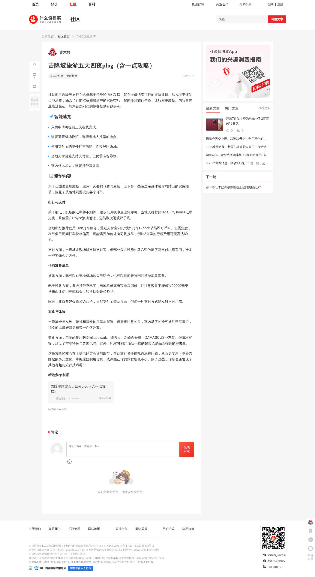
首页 (35, 4)
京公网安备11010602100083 (46, 545)
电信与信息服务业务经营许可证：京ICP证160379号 (95, 545)
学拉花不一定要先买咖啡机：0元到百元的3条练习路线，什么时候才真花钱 (255, 155)
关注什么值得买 (276, 561)
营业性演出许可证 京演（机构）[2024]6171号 (55, 549)
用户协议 (169, 529)
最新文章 (213, 108)
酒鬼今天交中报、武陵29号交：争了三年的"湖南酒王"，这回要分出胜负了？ (257, 138)
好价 (54, 4)
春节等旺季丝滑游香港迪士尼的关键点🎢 (233, 187)
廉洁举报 (141, 529)
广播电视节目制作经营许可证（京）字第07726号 (57, 553)
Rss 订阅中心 (275, 566)
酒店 (85, 218)
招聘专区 (74, 529)
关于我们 (35, 529)
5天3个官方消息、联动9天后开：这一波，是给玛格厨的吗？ (246, 163)
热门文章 (231, 108)
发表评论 (187, 449)
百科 (91, 4)
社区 (73, 4)
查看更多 (264, 108)
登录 (271, 4)
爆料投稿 (246, 4)
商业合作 (222, 4)
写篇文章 (277, 19)
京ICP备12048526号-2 (141, 545)
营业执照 (153, 549)
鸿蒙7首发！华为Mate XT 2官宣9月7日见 (247, 121)
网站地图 (94, 529)
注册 (280, 4)
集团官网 (198, 4)
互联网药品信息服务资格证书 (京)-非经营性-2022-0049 (115, 549)
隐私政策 (188, 529)
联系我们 (55, 529)
